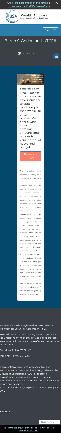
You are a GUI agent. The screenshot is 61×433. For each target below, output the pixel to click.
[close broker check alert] (56, 3)
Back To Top (48, 422)
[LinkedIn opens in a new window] (56, 58)
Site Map (5, 411)
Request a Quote (30, 156)
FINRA (3, 380)
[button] (50, 30)
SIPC (10, 380)
